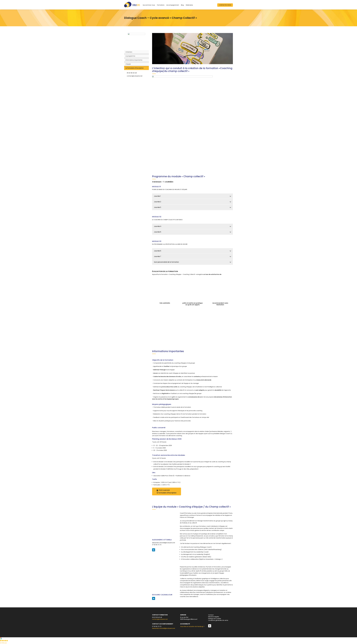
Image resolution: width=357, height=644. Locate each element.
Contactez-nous (225, 5)
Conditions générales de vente (218, 620)
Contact (211, 615)
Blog (182, 5)
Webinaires (189, 5)
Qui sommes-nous (149, 5)
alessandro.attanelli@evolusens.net (163, 543)
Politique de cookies (214, 618)
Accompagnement (172, 5)
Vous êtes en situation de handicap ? (192, 626)
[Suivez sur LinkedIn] (153, 549)
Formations (160, 5)
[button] (178, 641)
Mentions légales (213, 617)
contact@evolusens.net (160, 619)
